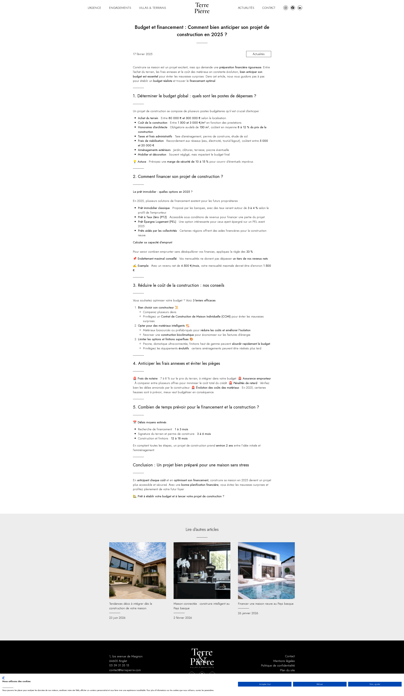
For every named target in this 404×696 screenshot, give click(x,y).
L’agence (94, 8)
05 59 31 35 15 (119, 665)
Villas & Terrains (152, 8)
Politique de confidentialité (278, 665)
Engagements (120, 8)
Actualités (246, 8)
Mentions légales (284, 661)
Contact (268, 8)
